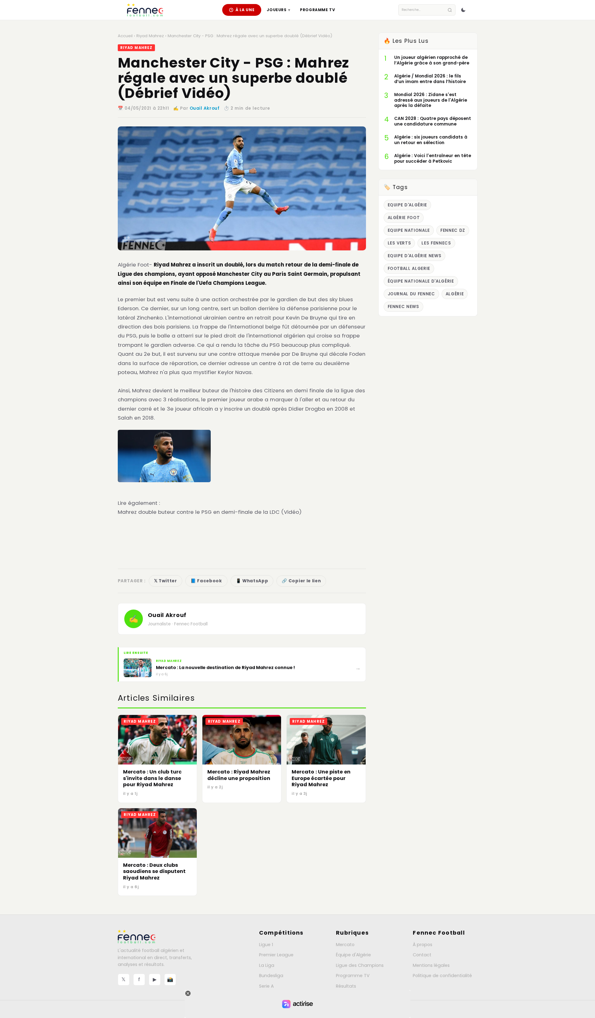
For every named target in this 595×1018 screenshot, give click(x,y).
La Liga (266, 965)
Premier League (276, 955)
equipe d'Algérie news (415, 256)
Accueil (125, 36)
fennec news (403, 307)
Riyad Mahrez (150, 36)
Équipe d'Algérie (353, 955)
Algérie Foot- (135, 264)
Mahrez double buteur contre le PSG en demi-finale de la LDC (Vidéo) (210, 512)
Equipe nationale (409, 230)
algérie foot (404, 218)
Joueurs (278, 9)
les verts (399, 243)
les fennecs (436, 243)
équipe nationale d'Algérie (421, 281)
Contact (422, 955)
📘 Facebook (206, 581)
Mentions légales (431, 965)
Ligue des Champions (360, 965)
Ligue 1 (266, 944)
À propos (422, 944)
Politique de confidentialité (442, 975)
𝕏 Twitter (165, 581)
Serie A (266, 986)
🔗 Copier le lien (301, 581)
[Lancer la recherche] (449, 10)
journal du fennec (411, 294)
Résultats (346, 986)
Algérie (455, 294)
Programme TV (317, 9)
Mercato (345, 944)
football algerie (409, 268)
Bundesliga (271, 975)
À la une (245, 9)
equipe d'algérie (407, 205)
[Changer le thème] (463, 10)
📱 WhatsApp (252, 581)
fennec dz (452, 230)
